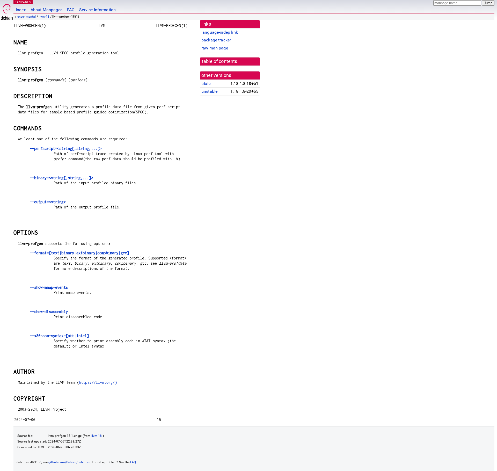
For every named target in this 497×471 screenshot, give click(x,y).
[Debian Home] (6, 10)
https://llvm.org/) (98, 382)
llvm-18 (44, 16)
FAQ (71, 9)
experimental (26, 16)
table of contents (219, 61)
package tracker (216, 40)
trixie (205, 83)
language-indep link (219, 32)
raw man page (214, 48)
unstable (209, 91)
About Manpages (46, 9)
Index (21, 9)
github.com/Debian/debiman (69, 462)
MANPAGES (23, 2)
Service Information (97, 9)
